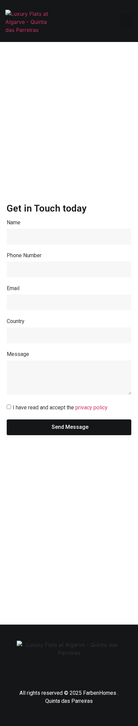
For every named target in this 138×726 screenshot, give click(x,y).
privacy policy (91, 407)
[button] (127, 21)
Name (13, 223)
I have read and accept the (60, 407)
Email (13, 288)
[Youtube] (89, 672)
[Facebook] (49, 672)
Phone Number (24, 256)
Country (15, 321)
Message (18, 354)
